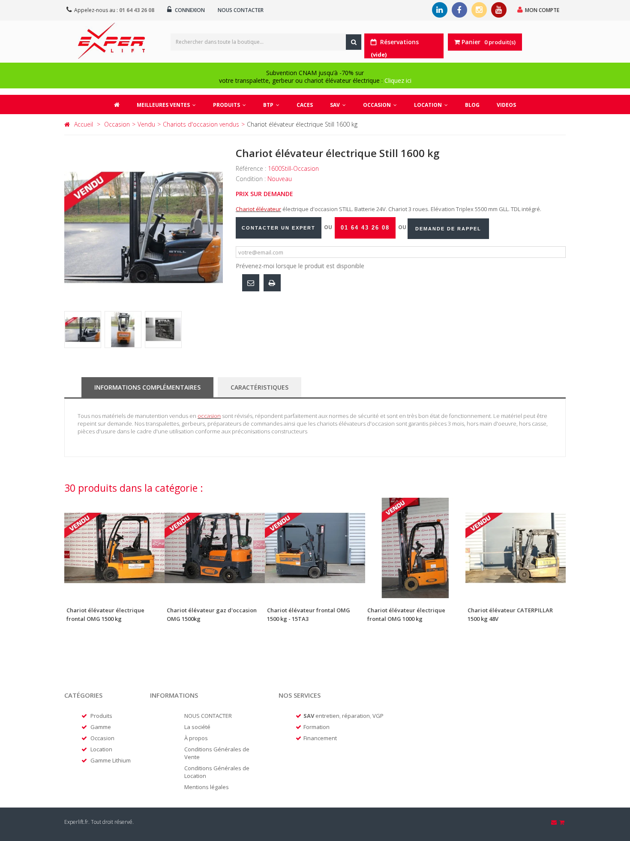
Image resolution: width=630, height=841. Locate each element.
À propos (196, 738)
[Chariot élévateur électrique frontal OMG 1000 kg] (415, 548)
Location (101, 749)
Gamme (100, 727)
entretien (327, 716)
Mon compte (542, 10)
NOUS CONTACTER (208, 716)
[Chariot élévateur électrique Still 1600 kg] (82, 329)
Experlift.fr (76, 822)
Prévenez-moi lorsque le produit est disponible (300, 266)
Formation (316, 727)
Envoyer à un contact (250, 282)
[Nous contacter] (554, 822)
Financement (320, 738)
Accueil (83, 124)
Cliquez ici (397, 80)
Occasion (102, 738)
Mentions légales (206, 787)
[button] (229, 104)
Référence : (252, 168)
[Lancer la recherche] (353, 42)
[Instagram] (479, 10)
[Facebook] (459, 10)
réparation (356, 716)
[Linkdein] (439, 10)
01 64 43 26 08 (136, 10)
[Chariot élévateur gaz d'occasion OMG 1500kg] (215, 548)
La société (197, 727)
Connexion (189, 10)
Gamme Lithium (110, 760)
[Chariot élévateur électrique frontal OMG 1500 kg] (114, 548)
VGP (378, 716)
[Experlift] (111, 41)
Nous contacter (241, 10)
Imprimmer (272, 282)
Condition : (251, 179)
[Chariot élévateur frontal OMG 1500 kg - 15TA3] (315, 548)
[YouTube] (499, 10)
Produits (101, 716)
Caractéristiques (259, 387)
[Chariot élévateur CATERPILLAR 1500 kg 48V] (515, 548)
